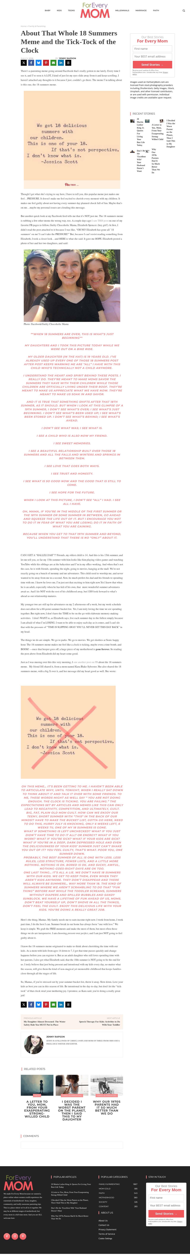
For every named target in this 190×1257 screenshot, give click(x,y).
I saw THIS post (100, 220)
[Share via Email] (53, 63)
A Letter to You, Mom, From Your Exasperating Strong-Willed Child (37, 1109)
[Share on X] (24, 63)
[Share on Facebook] (31, 63)
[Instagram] (15, 1236)
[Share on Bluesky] (39, 63)
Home (23, 26)
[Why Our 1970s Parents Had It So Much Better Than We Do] (107, 1085)
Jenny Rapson (67, 58)
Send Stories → (152, 65)
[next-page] (74, 1126)
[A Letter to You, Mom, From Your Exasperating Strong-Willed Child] (37, 1085)
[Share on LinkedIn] (61, 63)
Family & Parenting (36, 26)
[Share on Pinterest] (46, 63)
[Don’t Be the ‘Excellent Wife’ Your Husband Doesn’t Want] (132, 151)
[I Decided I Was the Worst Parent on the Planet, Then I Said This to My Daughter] (72, 1085)
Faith (37, 1095)
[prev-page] (69, 1126)
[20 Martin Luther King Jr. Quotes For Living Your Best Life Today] (132, 121)
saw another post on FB (85, 662)
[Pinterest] (23, 1236)
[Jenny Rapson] (33, 1044)
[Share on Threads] (68, 63)
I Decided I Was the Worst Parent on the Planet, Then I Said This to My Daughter (72, 1110)
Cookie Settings (105, 1238)
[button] (183, 10)
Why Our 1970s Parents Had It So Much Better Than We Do (107, 1107)
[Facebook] (7, 1236)
